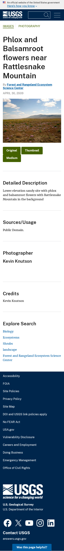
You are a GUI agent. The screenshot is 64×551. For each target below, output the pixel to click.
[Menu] (57, 15)
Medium (11, 158)
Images (8, 26)
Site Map (9, 406)
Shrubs (8, 343)
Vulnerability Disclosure (18, 437)
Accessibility (11, 376)
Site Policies (11, 391)
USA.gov (8, 429)
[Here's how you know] (32, 4)
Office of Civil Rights (16, 468)
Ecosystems (11, 337)
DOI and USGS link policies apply (25, 414)
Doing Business (13, 452)
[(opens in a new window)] (7, 522)
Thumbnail (32, 150)
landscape (10, 349)
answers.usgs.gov (14, 538)
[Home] (12, 17)
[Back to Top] (51, 538)
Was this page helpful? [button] (32, 547)
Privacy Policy (12, 399)
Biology (8, 331)
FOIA (6, 383)
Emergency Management (19, 460)
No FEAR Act (11, 422)
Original (11, 150)
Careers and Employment (19, 445)
